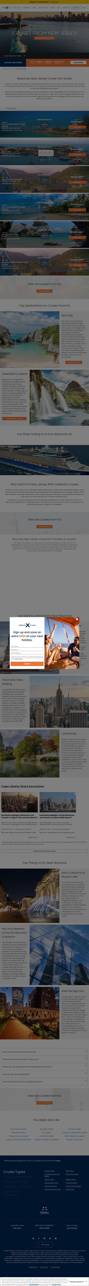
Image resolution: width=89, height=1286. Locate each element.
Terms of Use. (56, 1284)
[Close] (86, 1281)
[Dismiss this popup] (77, 619)
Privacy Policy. (19, 659)
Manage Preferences (76, 1282)
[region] (44, 1281)
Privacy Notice (34, 1284)
